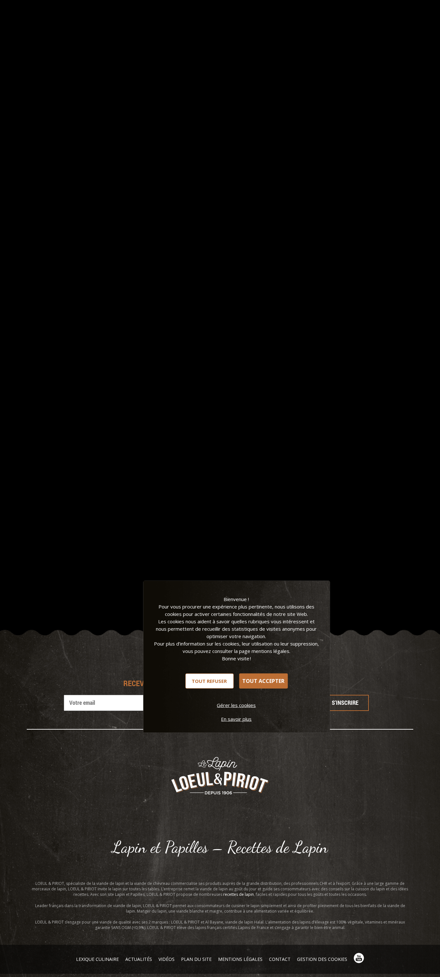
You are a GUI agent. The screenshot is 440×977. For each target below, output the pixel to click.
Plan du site (196, 959)
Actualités (138, 959)
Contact (280, 959)
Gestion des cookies (322, 959)
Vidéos (166, 959)
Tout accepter (263, 681)
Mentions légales (240, 959)
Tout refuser (209, 680)
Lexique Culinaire (97, 959)
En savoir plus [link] (236, 718)
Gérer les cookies (236, 705)
